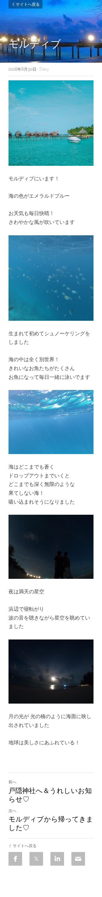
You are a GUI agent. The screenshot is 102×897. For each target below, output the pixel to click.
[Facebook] (15, 859)
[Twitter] (36, 859)
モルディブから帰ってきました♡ (50, 823)
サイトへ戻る (28, 4)
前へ (12, 782)
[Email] (78, 859)
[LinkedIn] (57, 859)
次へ (12, 810)
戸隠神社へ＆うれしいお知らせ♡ (50, 794)
